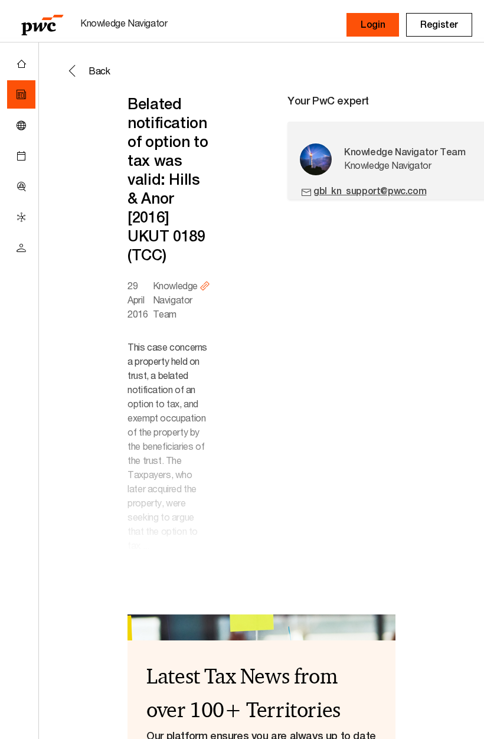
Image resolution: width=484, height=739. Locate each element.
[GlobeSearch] (21, 125)
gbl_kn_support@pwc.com (369, 191)
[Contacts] (21, 248)
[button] (372, 25)
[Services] (21, 217)
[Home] (21, 64)
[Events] (21, 156)
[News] (21, 94)
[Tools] (21, 186)
